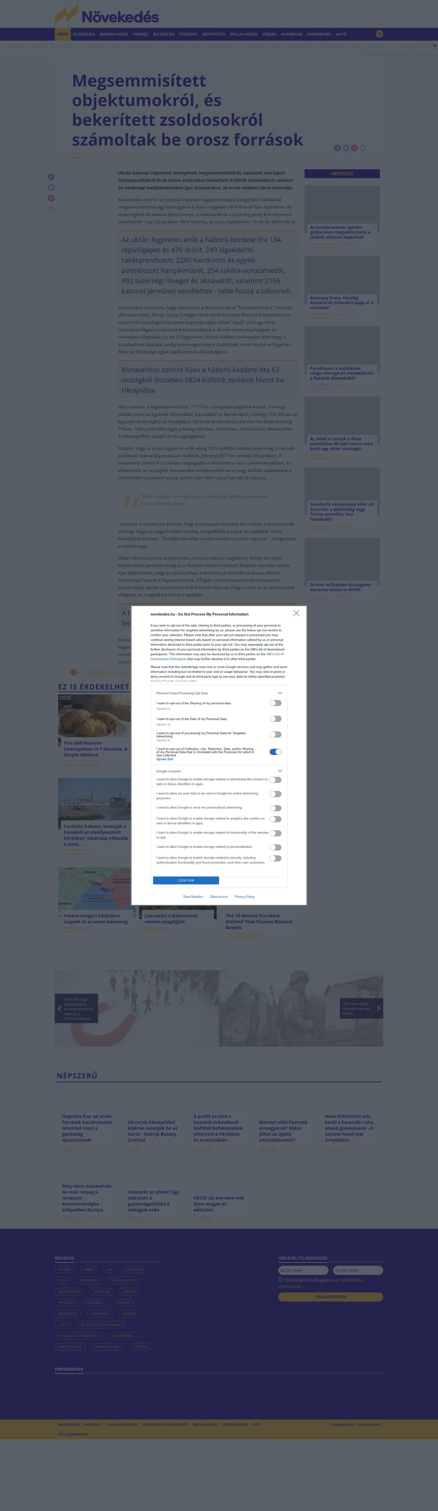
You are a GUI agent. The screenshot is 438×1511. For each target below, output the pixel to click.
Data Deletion (193, 896)
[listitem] (219, 693)
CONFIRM (186, 880)
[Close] (298, 614)
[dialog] (219, 755)
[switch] (276, 703)
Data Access (219, 896)
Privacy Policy (245, 896)
